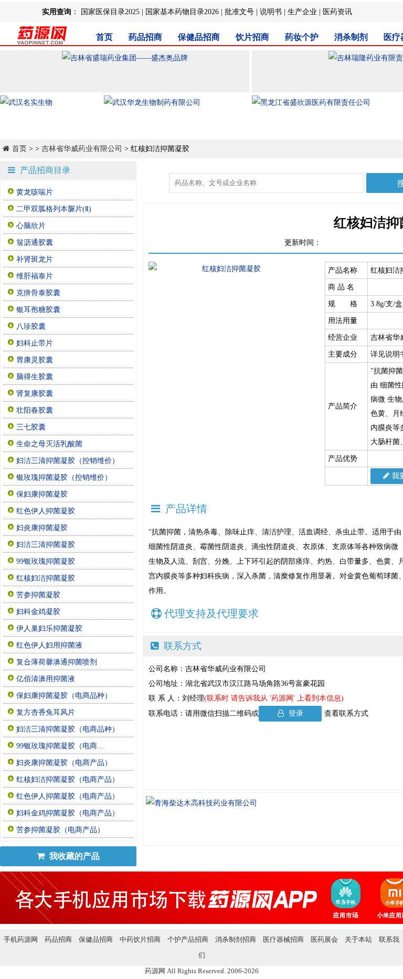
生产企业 (302, 12)
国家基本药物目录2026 (182, 12)
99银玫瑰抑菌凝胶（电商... (59, 746)
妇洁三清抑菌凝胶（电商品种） (67, 729)
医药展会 (324, 939)
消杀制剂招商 (235, 939)
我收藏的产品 (73, 856)
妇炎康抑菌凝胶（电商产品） (64, 763)
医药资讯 (337, 12)
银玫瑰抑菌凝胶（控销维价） (64, 477)
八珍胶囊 (31, 326)
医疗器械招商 (283, 939)
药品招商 (145, 37)
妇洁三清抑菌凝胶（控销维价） (67, 461)
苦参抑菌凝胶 (38, 595)
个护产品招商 (187, 939)
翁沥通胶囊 (34, 242)
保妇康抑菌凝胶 (42, 494)
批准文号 (239, 12)
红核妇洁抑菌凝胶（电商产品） (67, 779)
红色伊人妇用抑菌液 (49, 645)
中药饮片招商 (140, 939)
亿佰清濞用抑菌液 (45, 679)
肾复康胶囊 (34, 393)
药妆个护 (302, 37)
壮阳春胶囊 (34, 410)
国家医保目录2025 (110, 12)
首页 (104, 37)
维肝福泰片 (34, 276)
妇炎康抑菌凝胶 (42, 528)
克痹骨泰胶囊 (38, 293)
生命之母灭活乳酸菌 (49, 444)
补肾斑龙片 (34, 259)
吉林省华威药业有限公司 (81, 149)
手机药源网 (21, 939)
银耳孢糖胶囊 (38, 310)
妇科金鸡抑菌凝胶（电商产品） (67, 813)
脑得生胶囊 (34, 377)
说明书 (271, 12)
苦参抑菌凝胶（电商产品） (60, 830)
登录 (295, 713)
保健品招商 (199, 37)
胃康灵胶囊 (34, 360)
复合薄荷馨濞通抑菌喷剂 (56, 662)
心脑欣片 (31, 226)
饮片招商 (252, 37)
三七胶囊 (31, 427)
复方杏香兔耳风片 (45, 712)
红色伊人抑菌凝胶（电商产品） (67, 796)
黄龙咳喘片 (34, 192)
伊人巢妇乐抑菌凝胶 (49, 628)
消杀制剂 (351, 37)
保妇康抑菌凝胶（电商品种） (64, 696)
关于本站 (358, 939)
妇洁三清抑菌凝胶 (45, 544)
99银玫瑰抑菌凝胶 (45, 561)
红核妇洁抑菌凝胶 (45, 578)
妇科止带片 (34, 343)
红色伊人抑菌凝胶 (45, 511)
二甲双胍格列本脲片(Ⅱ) (53, 209)
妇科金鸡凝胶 (38, 612)
